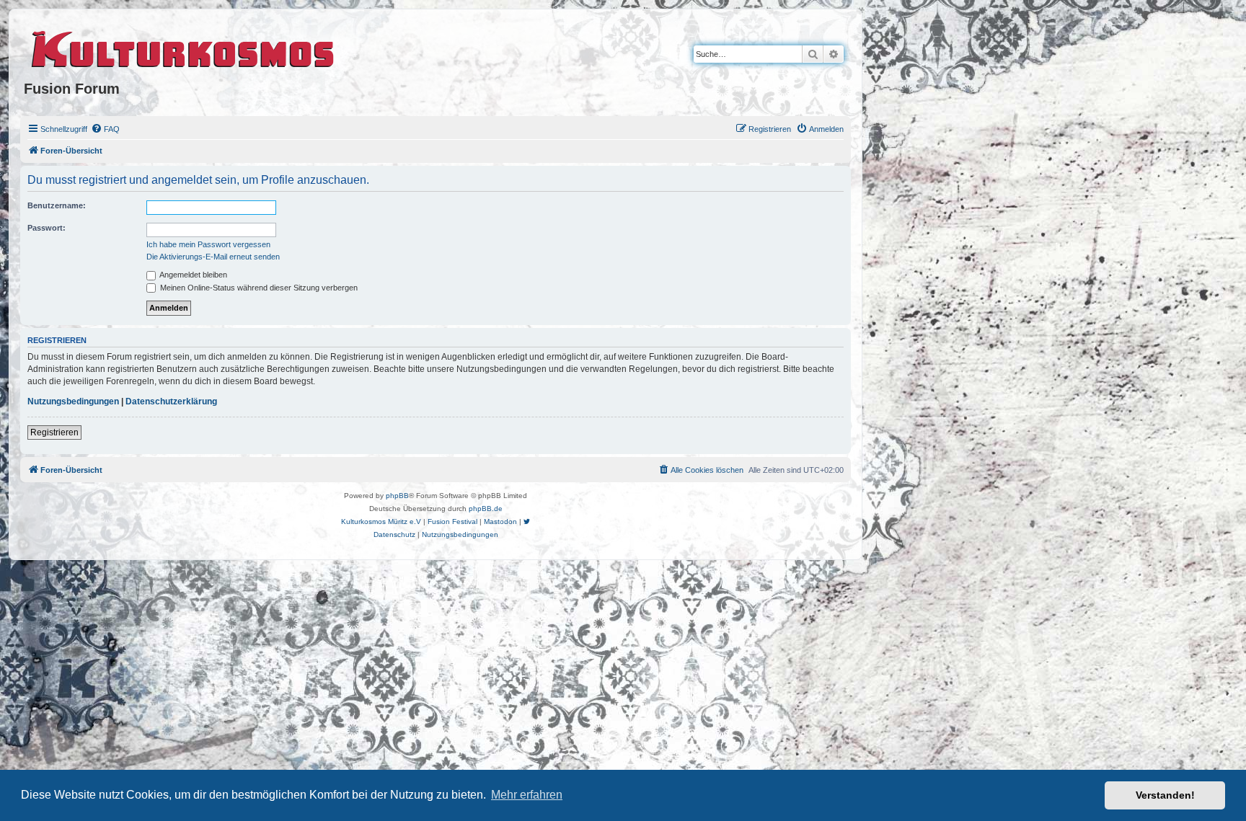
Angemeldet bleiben (192, 274)
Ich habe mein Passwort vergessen (208, 244)
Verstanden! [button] (1165, 795)
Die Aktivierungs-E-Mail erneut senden (213, 256)
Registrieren (54, 432)
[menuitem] (105, 129)
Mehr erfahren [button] (526, 795)
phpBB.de (486, 508)
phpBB (397, 496)
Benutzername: (56, 205)
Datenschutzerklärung (171, 401)
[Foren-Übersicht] (183, 47)
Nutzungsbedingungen (73, 401)
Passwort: (46, 227)
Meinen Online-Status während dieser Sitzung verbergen (258, 287)
